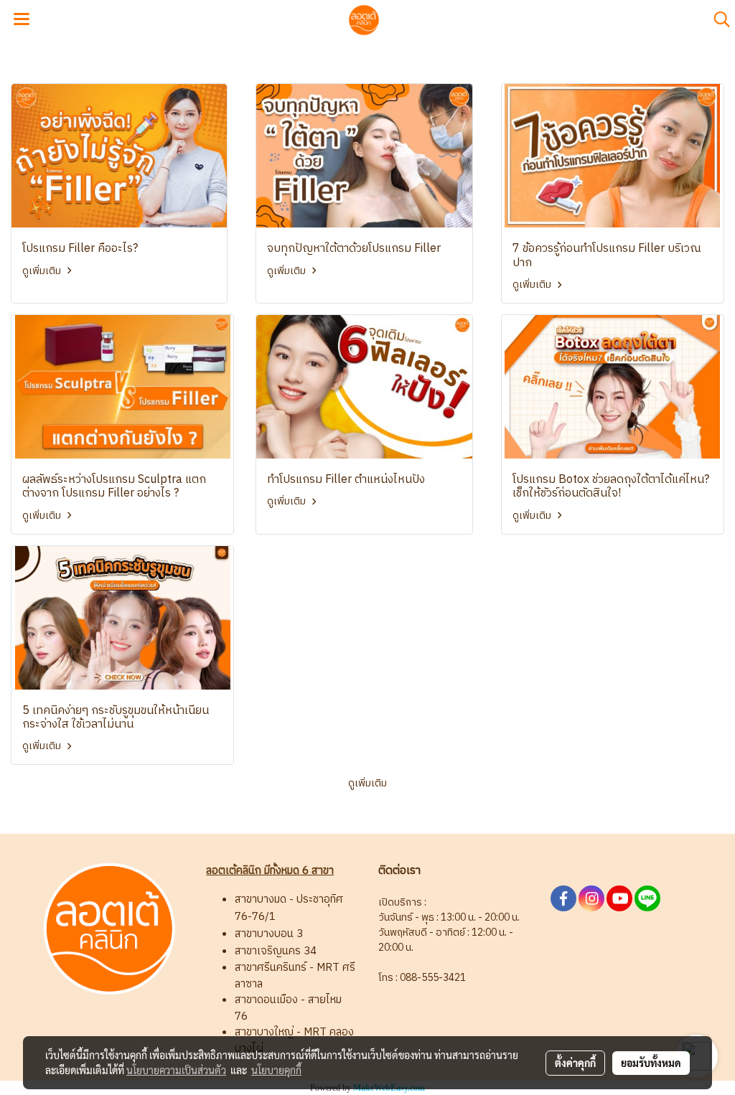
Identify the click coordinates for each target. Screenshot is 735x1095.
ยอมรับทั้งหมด (651, 1062)
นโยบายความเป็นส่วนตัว (176, 1069)
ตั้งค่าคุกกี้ (575, 1062)
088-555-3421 (433, 977)
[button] (717, 19)
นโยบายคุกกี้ (276, 1069)
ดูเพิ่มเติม (42, 271)
